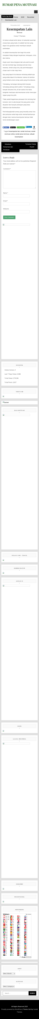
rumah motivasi (25, 131)
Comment (7, 169)
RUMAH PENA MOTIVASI (19, 4)
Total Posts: (9, 382)
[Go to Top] (37, 1017)
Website (6, 209)
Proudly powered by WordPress (11, 1009)
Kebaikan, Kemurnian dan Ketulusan (8, 147)
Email (5, 201)
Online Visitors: (10, 370)
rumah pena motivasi (22, 134)
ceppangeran (26, 25)
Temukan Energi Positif (30, 145)
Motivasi (19, 33)
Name (5, 193)
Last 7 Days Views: (11, 374)
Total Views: (9, 378)
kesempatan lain (14, 131)
